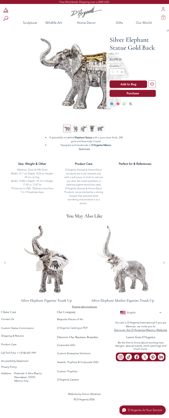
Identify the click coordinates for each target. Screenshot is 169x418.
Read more (84, 148)
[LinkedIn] (161, 357)
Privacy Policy (9, 366)
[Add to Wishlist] (152, 84)
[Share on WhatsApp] (124, 104)
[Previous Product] (5, 263)
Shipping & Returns (12, 335)
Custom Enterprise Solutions (74, 353)
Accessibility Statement (14, 360)
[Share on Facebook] (112, 104)
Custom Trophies (67, 371)
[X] (145, 357)
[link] (163, 17)
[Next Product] (164, 263)
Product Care (9, 344)
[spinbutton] (117, 72)
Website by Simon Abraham (84, 394)
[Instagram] (120, 357)
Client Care (8, 312)
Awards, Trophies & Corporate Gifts (78, 362)
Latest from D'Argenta (140, 337)
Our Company (66, 312)
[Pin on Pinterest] (118, 104)
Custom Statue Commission (17, 328)
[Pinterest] (153, 357)
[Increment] (122, 72)
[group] (84, 262)
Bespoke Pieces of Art (70, 319)
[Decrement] (112, 72)
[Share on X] (131, 104)
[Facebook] (137, 357)
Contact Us (7, 319)
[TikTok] (128, 357)
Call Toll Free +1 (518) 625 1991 (19, 352)
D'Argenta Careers (68, 379)
